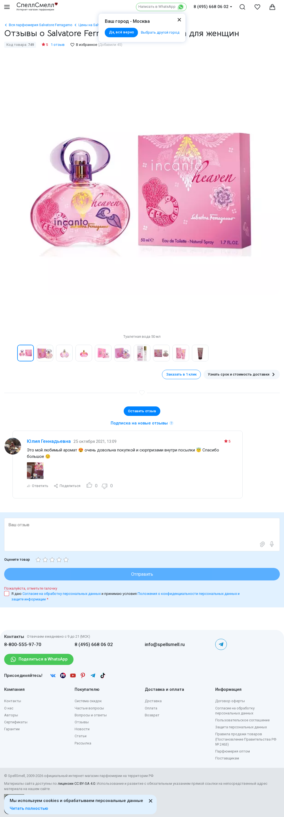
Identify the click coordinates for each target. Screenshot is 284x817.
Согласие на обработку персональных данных (62, 594)
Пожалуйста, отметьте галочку (30, 588)
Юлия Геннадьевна (49, 441)
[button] (10, 353)
